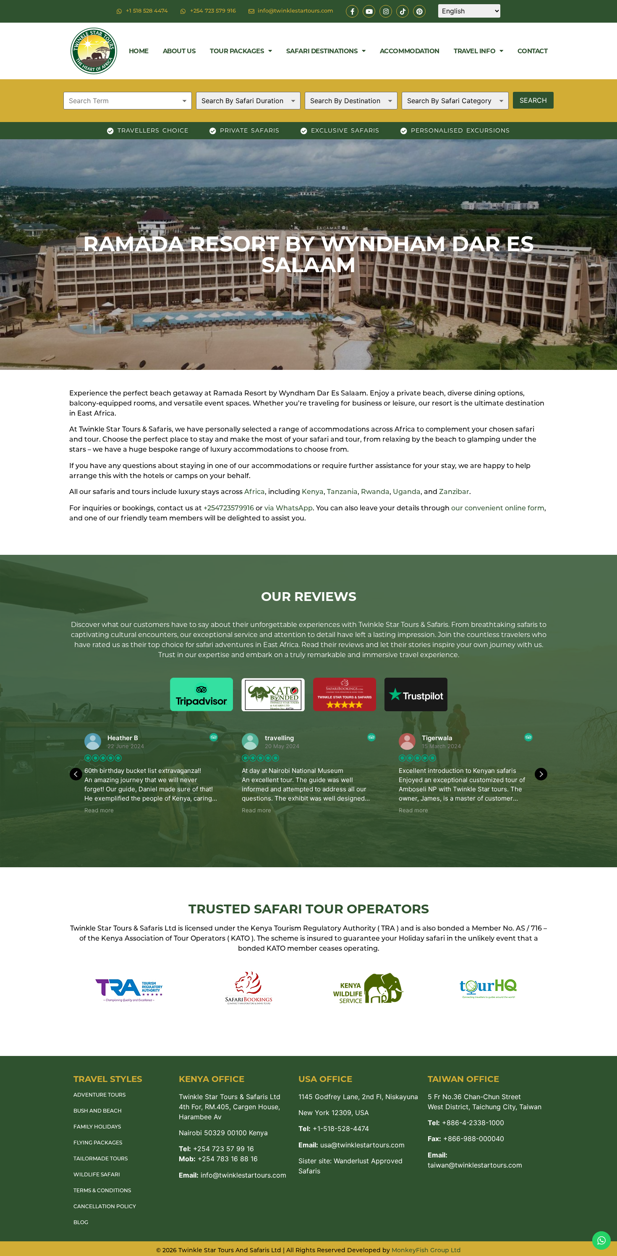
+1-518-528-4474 (333, 1128)
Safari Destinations (322, 51)
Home (139, 51)
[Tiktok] (402, 11)
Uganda (407, 492)
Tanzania (342, 492)
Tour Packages (237, 51)
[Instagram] (385, 11)
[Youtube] (369, 11)
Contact (533, 51)
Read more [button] (99, 810)
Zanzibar (454, 492)
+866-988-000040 (466, 1138)
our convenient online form (497, 508)
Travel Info (474, 51)
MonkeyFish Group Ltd (426, 1251)
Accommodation (409, 51)
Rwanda (375, 492)
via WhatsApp (288, 508)
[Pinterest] (419, 11)
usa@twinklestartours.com (351, 1145)
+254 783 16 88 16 (218, 1159)
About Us (179, 51)
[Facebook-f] (352, 11)
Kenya (313, 492)
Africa (254, 492)
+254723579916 (229, 508)
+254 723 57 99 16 (216, 1148)
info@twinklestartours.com (232, 1175)
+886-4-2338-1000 (466, 1122)
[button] (541, 774)
